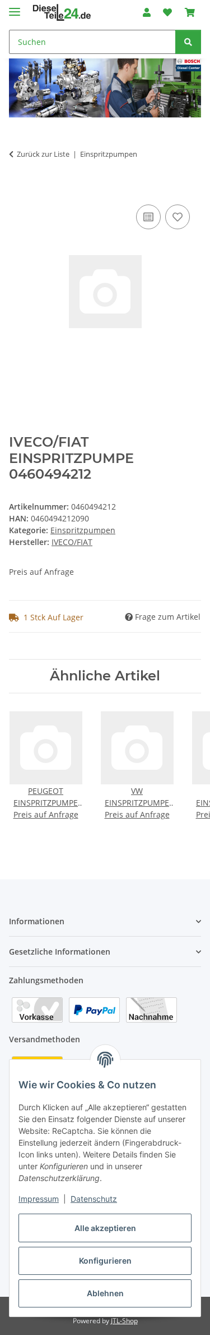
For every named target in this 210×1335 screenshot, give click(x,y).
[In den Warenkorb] (18, 189)
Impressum (38, 1199)
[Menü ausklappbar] (14, 7)
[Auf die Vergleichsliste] (148, 217)
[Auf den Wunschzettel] (177, 217)
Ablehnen (105, 1293)
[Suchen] (188, 42)
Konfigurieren (105, 1260)
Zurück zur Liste (43, 154)
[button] (147, 12)
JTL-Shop (124, 1320)
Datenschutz (94, 1199)
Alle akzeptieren (105, 1228)
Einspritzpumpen (82, 530)
